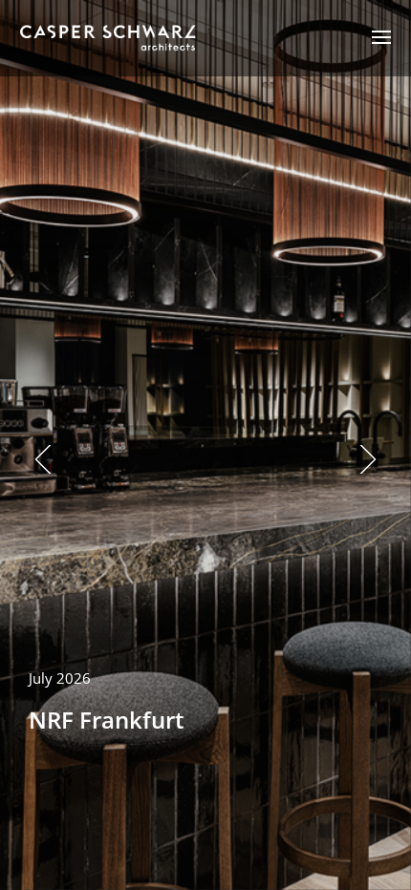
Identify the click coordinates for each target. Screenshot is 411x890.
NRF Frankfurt (106, 718)
